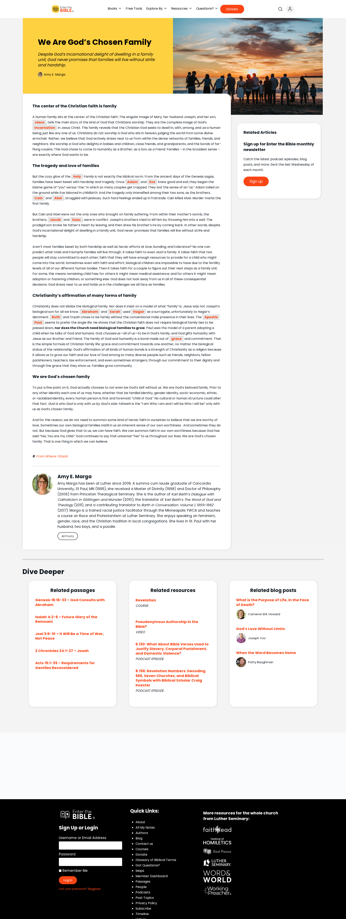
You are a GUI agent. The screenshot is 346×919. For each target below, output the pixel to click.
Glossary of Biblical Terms (156, 860)
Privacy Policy (146, 903)
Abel (58, 198)
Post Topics (145, 897)
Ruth (56, 317)
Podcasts (143, 892)
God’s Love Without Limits (260, 628)
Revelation (146, 600)
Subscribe (143, 908)
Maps (140, 870)
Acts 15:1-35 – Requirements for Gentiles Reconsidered (65, 665)
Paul (38, 322)
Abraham (90, 311)
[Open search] (280, 9)
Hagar (138, 311)
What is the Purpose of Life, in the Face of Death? (272, 602)
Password (67, 854)
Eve (152, 182)
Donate (141, 854)
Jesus (39, 122)
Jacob (55, 219)
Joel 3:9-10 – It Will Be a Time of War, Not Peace (69, 636)
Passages (143, 881)
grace (176, 338)
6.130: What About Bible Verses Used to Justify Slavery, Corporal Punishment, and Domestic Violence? (172, 649)
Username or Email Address (82, 837)
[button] (115, 8)
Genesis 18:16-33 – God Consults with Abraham (70, 602)
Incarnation (44, 127)
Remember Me (74, 870)
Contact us (144, 843)
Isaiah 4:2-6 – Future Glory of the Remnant (66, 619)
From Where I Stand (52, 456)
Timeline (142, 914)
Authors (142, 833)
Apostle (211, 317)
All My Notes (145, 827)
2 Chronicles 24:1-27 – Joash (62, 650)
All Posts (67, 536)
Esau (76, 219)
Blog (139, 838)
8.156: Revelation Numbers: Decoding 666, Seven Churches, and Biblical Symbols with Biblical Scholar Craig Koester (170, 677)
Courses (142, 849)
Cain (38, 198)
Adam (132, 182)
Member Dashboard (152, 876)
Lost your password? (73, 889)
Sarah (115, 311)
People (141, 887)
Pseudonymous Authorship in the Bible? (167, 624)
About (140, 822)
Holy (77, 176)
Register (94, 889)
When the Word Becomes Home (266, 652)
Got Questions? (148, 865)
